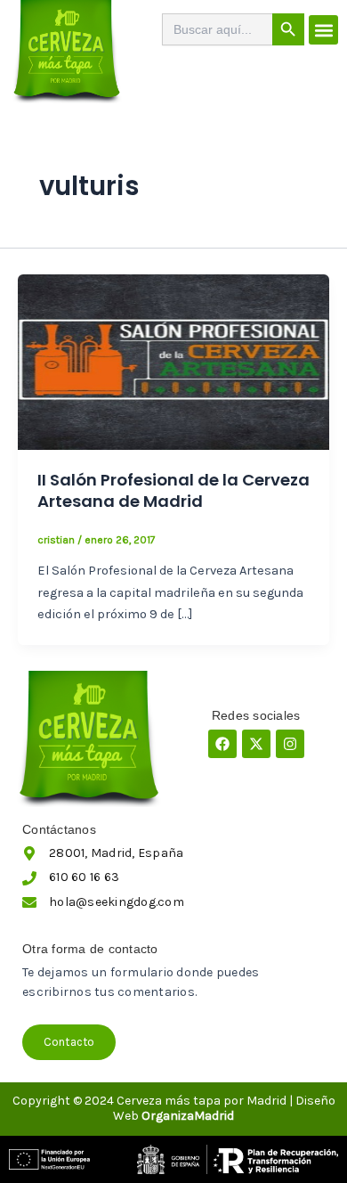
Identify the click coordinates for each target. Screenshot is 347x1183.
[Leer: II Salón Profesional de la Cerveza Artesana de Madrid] (173, 361)
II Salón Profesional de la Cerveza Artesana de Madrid (173, 490)
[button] (323, 30)
